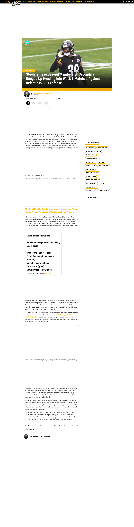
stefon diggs (90, 183)
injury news (90, 148)
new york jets (91, 176)
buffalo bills (90, 155)
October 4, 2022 (47, 273)
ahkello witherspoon (93, 151)
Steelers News (32, 1)
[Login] (9, 1)
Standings (60, 1)
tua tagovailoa (103, 190)
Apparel (67, 1)
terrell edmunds (91, 187)
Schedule (53, 1)
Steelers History (89, 1)
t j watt (101, 183)
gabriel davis (90, 165)
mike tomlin (90, 169)
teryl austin (90, 190)
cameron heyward (92, 158)
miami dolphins (104, 165)
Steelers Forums (43, 1)
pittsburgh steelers (93, 180)
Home (24, 1)
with (31, 317)
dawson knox (90, 162)
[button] (2, 1)
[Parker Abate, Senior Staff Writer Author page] (27, 94)
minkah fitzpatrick (92, 173)
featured (102, 162)
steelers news (102, 148)
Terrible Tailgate (77, 1)
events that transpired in (63, 315)
